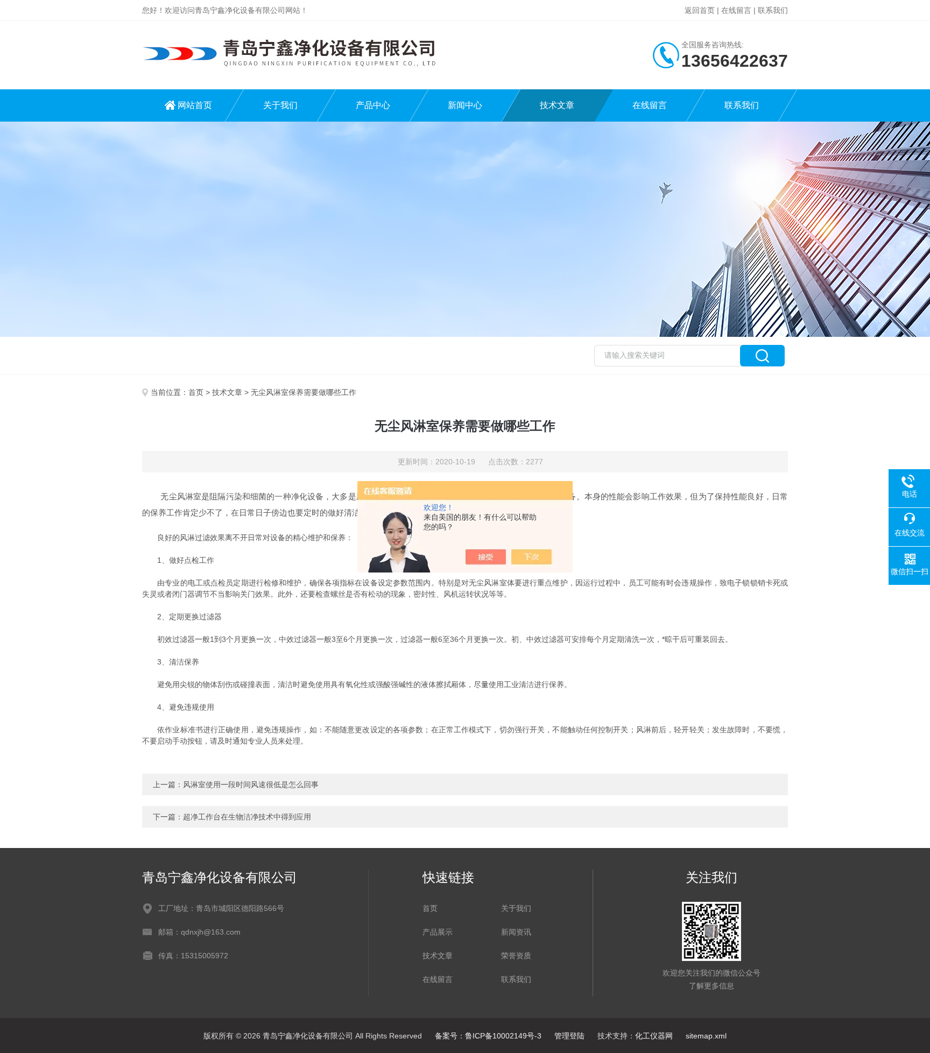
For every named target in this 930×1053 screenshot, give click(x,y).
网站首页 (195, 105)
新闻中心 (465, 105)
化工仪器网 (654, 1035)
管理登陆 (569, 1035)
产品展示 (437, 932)
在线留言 (736, 10)
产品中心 (373, 105)
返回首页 (700, 10)
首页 (195, 392)
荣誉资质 (516, 955)
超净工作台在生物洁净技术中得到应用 (247, 816)
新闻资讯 (516, 932)
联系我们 (773, 10)
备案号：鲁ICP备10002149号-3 (488, 1035)
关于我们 (280, 105)
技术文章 (557, 105)
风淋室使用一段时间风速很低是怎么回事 (251, 784)
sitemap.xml (706, 1035)
